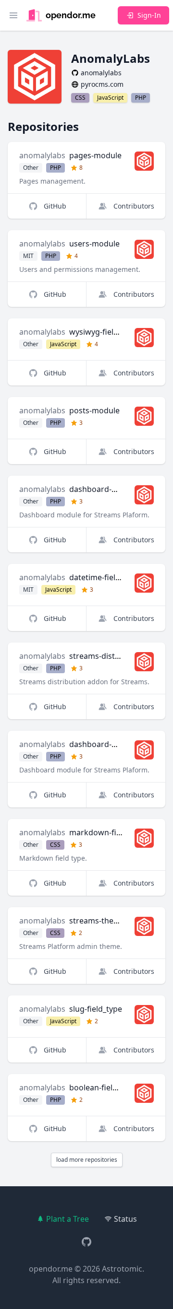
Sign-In (149, 15)
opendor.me (51, 1268)
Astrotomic (122, 1268)
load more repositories (86, 1160)
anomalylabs (42, 155)
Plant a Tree (67, 1219)
